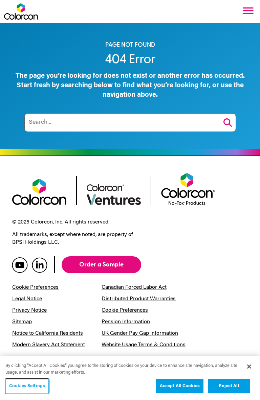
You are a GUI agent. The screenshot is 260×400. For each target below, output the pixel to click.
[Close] (249, 366)
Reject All (229, 386)
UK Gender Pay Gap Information (140, 333)
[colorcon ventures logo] (114, 193)
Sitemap (22, 322)
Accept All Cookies (180, 386)
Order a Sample (101, 264)
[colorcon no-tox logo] (188, 188)
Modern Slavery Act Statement (48, 345)
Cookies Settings (27, 386)
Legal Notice (27, 299)
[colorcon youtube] (19, 264)
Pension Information (126, 322)
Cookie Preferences (35, 287)
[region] (130, 378)
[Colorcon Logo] (21, 11)
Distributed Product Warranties (139, 299)
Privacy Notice (29, 310)
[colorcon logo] (39, 191)
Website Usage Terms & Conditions (144, 345)
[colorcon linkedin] (39, 264)
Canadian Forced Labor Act (134, 287)
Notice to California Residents (47, 333)
